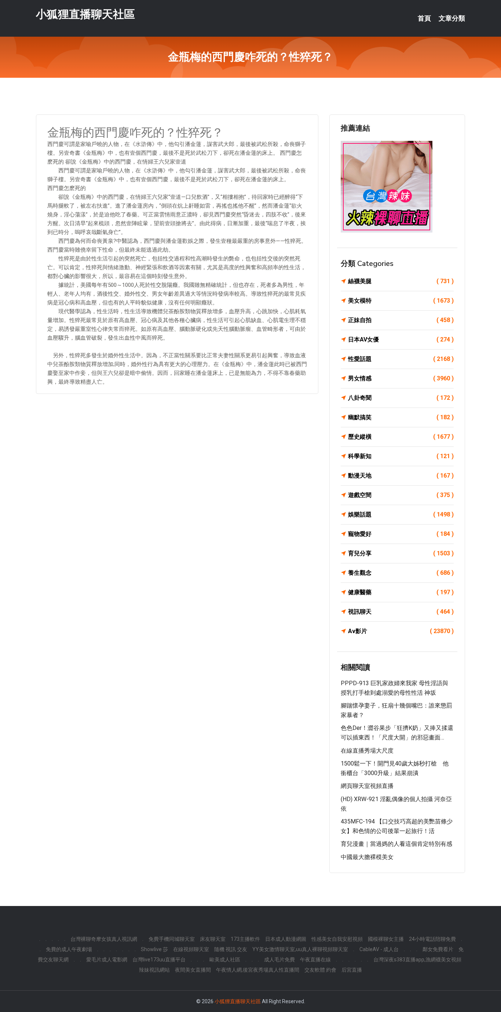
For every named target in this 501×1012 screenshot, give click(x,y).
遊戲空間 (401, 495)
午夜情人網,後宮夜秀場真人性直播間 (257, 970)
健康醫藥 (401, 592)
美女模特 (401, 300)
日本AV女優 (401, 339)
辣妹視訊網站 (154, 970)
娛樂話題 (401, 514)
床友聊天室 (213, 939)
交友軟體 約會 (320, 970)
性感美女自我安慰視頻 (337, 939)
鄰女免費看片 (438, 949)
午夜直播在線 (315, 959)
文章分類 (452, 18)
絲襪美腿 (401, 281)
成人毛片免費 (279, 959)
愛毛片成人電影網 (106, 959)
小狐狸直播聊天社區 (85, 14)
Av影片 (401, 631)
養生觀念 (401, 572)
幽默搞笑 (401, 417)
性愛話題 (401, 358)
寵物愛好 (401, 533)
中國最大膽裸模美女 (367, 857)
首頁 (424, 18)
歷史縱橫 (401, 436)
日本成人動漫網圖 (285, 939)
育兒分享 (401, 553)
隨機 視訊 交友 (230, 949)
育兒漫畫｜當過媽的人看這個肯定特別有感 (396, 843)
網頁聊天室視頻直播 (367, 785)
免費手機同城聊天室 (172, 939)
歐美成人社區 (224, 959)
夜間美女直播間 (193, 970)
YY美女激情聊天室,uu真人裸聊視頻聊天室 (300, 949)
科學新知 (401, 456)
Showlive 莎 (154, 949)
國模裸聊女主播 (386, 939)
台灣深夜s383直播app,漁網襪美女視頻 (417, 959)
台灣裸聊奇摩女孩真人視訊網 (103, 939)
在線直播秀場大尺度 (367, 750)
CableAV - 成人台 (379, 949)
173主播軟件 (245, 939)
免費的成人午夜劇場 (69, 949)
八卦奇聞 (401, 397)
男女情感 (401, 378)
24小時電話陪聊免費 (432, 939)
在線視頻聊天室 (191, 949)
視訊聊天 (401, 611)
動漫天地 (401, 475)
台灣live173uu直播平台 (159, 959)
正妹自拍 (401, 320)
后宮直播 (351, 970)
